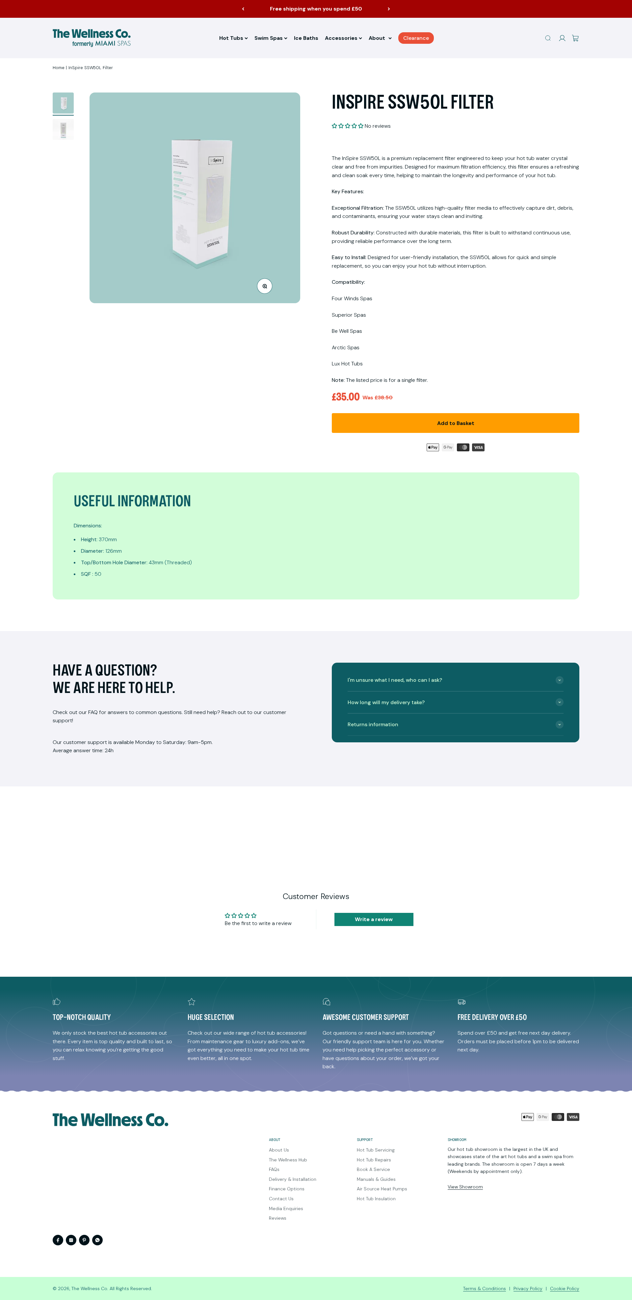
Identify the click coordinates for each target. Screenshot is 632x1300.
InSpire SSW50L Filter (90, 67)
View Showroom (465, 1187)
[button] (347, 125)
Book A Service (373, 1169)
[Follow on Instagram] (71, 1240)
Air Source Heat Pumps (382, 1189)
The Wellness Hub (288, 1160)
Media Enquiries (286, 1208)
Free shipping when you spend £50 (316, 8)
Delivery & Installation (292, 1179)
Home (59, 67)
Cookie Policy (564, 1288)
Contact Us (281, 1199)
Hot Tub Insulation (376, 1199)
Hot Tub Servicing (376, 1150)
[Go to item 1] (63, 104)
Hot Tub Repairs (374, 1160)
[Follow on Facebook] (58, 1240)
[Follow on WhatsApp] (97, 1240)
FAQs (274, 1169)
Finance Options (286, 1189)
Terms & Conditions (484, 1288)
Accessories (341, 38)
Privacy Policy (528, 1288)
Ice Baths (306, 38)
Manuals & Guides (376, 1179)
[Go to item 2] (63, 130)
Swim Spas (268, 38)
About (377, 38)
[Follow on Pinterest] (84, 1240)
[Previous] (243, 9)
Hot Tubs (231, 38)
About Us (279, 1150)
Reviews (277, 1218)
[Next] (389, 9)
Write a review (374, 919)
